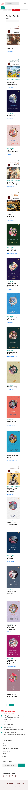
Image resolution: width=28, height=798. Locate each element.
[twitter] (7, 776)
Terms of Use (20, 783)
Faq (3, 743)
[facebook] (4, 776)
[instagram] (10, 776)
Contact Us (5, 756)
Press (4, 745)
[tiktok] (16, 776)
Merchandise (6, 751)
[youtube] (13, 776)
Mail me (22, 765)
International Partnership (10, 748)
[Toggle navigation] (25, 3)
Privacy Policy (10, 783)
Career (4, 753)
